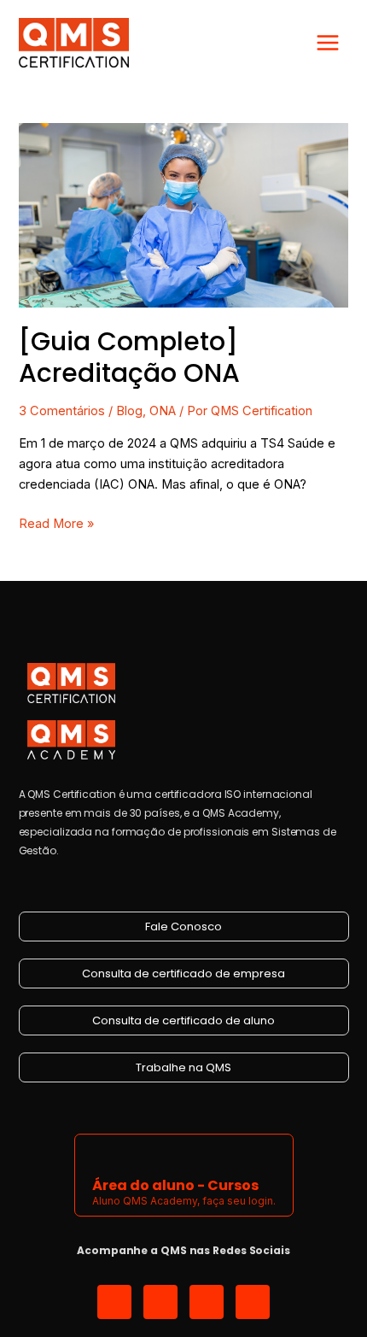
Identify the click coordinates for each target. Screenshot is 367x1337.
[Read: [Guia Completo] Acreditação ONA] (183, 214)
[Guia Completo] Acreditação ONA (129, 357)
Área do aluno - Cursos (175, 1185)
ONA (162, 411)
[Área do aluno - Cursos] (103, 1153)
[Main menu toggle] (328, 43)
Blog (129, 411)
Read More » (56, 522)
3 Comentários (62, 411)
